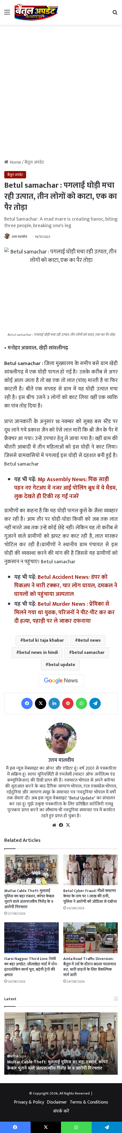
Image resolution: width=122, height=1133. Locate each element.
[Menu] (7, 14)
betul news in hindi (38, 652)
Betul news (89, 640)
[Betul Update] (36, 12)
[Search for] (115, 14)
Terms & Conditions (89, 1102)
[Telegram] (95, 703)
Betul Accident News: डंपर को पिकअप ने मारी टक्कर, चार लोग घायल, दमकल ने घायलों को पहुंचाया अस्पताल (65, 585)
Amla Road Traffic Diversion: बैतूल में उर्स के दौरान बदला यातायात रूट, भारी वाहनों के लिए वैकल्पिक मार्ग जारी (89, 966)
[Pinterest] (67, 703)
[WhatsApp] (81, 703)
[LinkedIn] (54, 703)
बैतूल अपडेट (34, 162)
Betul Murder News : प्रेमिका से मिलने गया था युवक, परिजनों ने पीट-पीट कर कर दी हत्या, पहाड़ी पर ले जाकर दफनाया (64, 612)
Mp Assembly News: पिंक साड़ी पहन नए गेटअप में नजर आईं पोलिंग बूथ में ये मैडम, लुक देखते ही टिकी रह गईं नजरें (65, 488)
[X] (40, 703)
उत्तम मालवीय (19, 237)
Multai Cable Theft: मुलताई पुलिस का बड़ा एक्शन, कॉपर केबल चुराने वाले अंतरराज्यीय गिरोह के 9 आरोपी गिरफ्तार (29, 898)
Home (15, 162)
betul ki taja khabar (43, 640)
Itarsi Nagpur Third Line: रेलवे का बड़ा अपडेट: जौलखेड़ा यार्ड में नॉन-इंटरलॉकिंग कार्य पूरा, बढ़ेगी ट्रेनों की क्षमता (31, 966)
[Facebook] (27, 703)
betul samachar (88, 652)
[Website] (54, 825)
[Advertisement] (61, 94)
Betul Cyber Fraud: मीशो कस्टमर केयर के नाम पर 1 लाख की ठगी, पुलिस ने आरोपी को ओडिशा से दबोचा (90, 896)
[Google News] (61, 681)
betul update (62, 665)
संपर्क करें (61, 1111)
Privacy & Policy (29, 1102)
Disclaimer (57, 1102)
